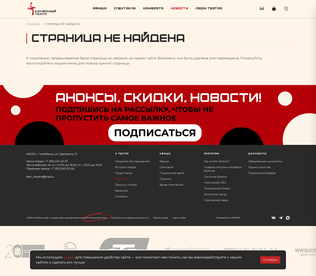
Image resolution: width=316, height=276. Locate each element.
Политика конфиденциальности (130, 217)
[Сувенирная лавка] (274, 9)
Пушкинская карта (171, 173)
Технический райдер (262, 173)
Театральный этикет (217, 188)
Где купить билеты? (217, 161)
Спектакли (125, 8)
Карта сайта (179, 217)
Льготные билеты (215, 176)
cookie (69, 257)
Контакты (121, 196)
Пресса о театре (126, 184)
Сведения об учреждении (132, 161)
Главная (33, 24)
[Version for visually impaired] (262, 8)
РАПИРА (235, 217)
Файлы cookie (160, 217)
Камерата (153, 8)
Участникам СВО (215, 182)
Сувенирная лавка (216, 200)
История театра (125, 167)
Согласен (270, 260)
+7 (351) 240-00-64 (62, 168)
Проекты (165, 179)
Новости (179, 8)
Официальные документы (265, 161)
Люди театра (208, 8)
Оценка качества (259, 167)
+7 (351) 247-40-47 (56, 161)
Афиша (100, 8)
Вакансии (121, 190)
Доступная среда (215, 194)
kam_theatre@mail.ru (40, 176)
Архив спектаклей (171, 184)
